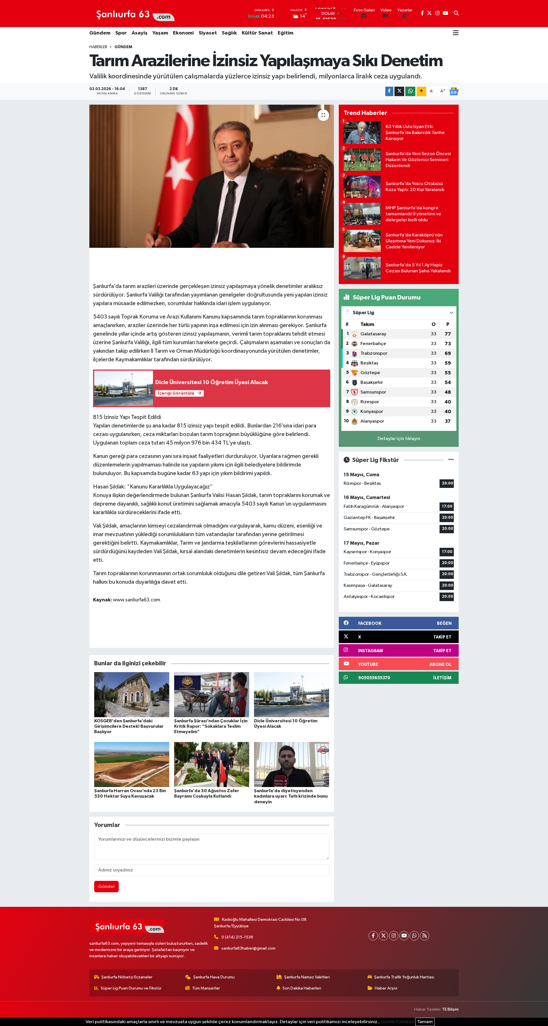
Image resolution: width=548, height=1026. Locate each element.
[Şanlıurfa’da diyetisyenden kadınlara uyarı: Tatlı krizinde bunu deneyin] (291, 764)
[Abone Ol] (454, 92)
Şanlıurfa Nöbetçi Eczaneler (126, 977)
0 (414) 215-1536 (237, 937)
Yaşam (160, 33)
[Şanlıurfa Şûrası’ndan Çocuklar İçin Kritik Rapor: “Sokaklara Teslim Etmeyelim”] (211, 694)
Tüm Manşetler (206, 988)
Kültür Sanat (257, 33)
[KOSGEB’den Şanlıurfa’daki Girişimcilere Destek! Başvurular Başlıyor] (131, 694)
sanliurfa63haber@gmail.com (248, 948)
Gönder (106, 886)
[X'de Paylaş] (399, 91)
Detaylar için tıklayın (399, 438)
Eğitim (285, 33)
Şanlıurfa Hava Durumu (214, 977)
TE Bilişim (450, 1009)
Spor (121, 33)
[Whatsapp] (414, 935)
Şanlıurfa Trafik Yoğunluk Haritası (404, 977)
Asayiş (140, 33)
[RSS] (424, 935)
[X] (383, 935)
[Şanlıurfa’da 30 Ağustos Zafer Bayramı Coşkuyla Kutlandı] (211, 764)
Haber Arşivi (386, 988)
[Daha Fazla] (421, 91)
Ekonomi (183, 33)
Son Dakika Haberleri (302, 988)
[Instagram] (393, 935)
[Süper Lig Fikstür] (451, 460)
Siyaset (208, 33)
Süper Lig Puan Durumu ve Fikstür (131, 988)
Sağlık (229, 33)
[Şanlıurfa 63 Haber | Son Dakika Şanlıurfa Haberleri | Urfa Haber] (132, 13)
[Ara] (456, 13)
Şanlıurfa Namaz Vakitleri (307, 977)
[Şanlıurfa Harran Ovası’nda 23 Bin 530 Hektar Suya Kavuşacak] (131, 764)
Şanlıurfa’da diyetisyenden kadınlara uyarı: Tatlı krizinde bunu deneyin (291, 796)
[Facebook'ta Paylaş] (389, 91)
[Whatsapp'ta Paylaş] (410, 91)
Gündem (99, 33)
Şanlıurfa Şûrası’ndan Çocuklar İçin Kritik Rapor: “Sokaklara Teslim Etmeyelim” (210, 726)
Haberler (98, 47)
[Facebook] (373, 935)
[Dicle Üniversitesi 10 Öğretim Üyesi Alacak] (291, 694)
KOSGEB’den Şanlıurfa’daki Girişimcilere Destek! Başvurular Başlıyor (129, 726)
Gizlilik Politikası (397, 1021)
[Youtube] (404, 935)
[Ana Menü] (456, 33)
